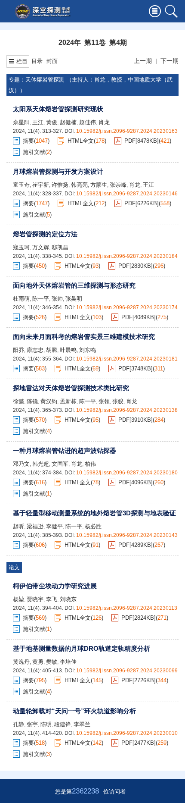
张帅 (57, 298)
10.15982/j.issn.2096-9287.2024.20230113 (126, 608)
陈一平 (40, 298)
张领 (104, 401)
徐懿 (18, 401)
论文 (14, 567)
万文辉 (40, 247)
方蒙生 (98, 185)
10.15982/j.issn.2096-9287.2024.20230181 (127, 359)
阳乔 (18, 350)
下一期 (169, 60)
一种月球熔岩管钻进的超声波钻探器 (64, 450)
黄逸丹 (21, 662)
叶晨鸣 (68, 350)
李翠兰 (82, 724)
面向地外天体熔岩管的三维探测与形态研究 (74, 285)
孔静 (18, 724)
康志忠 (35, 350)
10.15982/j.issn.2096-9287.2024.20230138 (127, 410)
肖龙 (104, 122)
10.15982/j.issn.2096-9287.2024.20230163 (127, 131)
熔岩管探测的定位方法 (45, 234)
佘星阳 (21, 122)
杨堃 (18, 599)
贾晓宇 (35, 599)
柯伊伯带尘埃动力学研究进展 (55, 586)
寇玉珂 (21, 247)
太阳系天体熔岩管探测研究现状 (58, 109)
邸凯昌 (60, 247)
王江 (37, 122)
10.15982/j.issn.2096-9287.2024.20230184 (127, 256)
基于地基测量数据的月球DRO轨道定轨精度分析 (81, 648)
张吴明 (73, 298)
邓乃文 (21, 464)
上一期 (143, 60)
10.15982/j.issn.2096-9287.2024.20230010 (127, 733)
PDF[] (141, 141)
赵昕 (18, 526)
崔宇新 (40, 185)
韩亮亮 (79, 185)
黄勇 (37, 662)
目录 (37, 61)
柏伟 (90, 464)
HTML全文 (81, 141)
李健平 (54, 526)
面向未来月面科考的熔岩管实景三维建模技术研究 (84, 336)
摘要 (28, 141)
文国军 (60, 464)
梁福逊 (35, 526)
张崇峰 (118, 185)
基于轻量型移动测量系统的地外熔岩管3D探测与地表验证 (94, 513)
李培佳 (68, 662)
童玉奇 (21, 185)
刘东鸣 (87, 350)
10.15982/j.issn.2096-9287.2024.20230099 (127, 671)
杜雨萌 (21, 298)
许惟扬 (60, 185)
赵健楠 (68, 122)
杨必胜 (93, 526)
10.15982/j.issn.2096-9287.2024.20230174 (127, 307)
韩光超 (40, 464)
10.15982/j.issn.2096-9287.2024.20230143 (127, 535)
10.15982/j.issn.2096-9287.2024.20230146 (127, 194)
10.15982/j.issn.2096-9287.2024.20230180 (127, 473)
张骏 (117, 401)
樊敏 (51, 662)
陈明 (46, 724)
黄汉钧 (48, 401)
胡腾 (51, 350)
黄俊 (51, 122)
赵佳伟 (87, 122)
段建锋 (62, 724)
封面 (52, 61)
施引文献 (34, 152)
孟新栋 (68, 401)
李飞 (51, 599)
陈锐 (32, 401)
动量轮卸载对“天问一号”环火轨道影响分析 (74, 711)
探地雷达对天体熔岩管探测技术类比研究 (71, 388)
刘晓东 (68, 599)
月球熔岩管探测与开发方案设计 (58, 171)
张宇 (32, 724)
